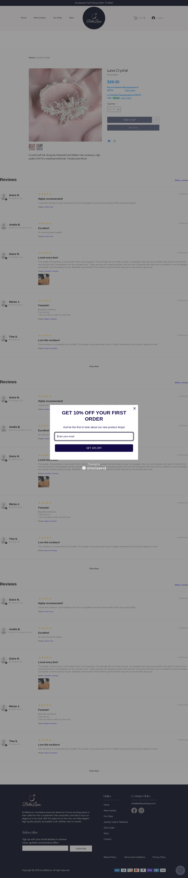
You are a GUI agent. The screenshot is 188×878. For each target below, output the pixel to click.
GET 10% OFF (94, 448)
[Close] (134, 408)
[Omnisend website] (94, 466)
